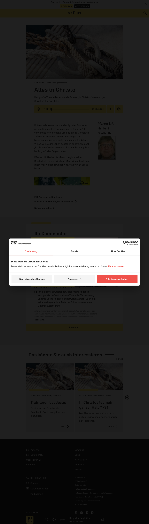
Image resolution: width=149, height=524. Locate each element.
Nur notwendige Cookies (32, 279)
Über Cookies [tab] (118, 251)
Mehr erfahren (116, 266)
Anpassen (73, 279)
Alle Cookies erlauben (117, 279)
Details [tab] (74, 251)
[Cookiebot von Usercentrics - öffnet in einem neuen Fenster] (125, 243)
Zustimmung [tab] (30, 251)
